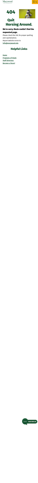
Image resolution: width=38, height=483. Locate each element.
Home (5, 55)
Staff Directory (8, 60)
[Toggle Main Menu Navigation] (35, 2)
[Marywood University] (8, 2)
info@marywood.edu (10, 43)
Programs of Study (9, 58)
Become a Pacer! (9, 63)
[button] (29, 421)
